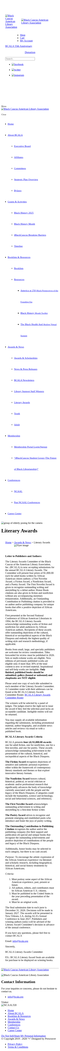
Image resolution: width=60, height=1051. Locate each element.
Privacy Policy (15, 1044)
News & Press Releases (25, 369)
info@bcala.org (20, 941)
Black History (34, 313)
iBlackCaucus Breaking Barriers (30, 235)
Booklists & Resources (19, 257)
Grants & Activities (17, 201)
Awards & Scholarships (25, 358)
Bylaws (17, 190)
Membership (14, 435)
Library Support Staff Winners (29, 391)
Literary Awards (22, 402)
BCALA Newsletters (24, 380)
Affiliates (18, 157)
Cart (22, 37)
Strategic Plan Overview (26, 179)
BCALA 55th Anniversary (18, 46)
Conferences (14, 480)
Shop (22, 35)
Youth (17, 413)
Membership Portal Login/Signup (30, 447)
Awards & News (16, 347)
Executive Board (22, 146)
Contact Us (13, 1027)
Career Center (14, 513)
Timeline (18, 246)
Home (11, 124)
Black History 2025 (24, 213)
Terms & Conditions (18, 1047)
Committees (20, 168)
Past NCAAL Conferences (27, 502)
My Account (26, 40)
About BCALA (15, 135)
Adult (17, 424)
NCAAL (18, 491)
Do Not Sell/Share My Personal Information (23, 1035)
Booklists (18, 268)
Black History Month (24, 224)
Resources (19, 279)
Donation (30, 52)
